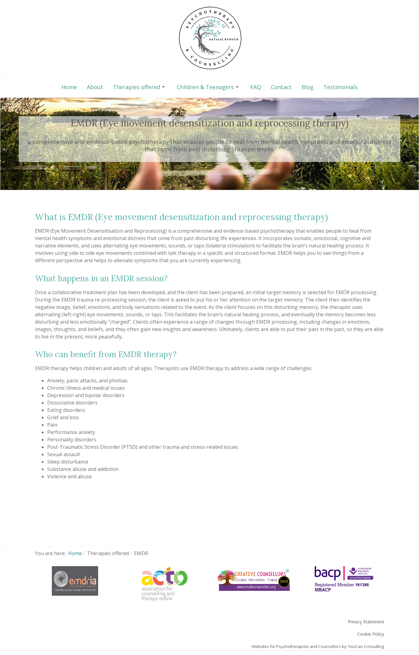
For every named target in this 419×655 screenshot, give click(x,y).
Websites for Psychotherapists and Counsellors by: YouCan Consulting (318, 646)
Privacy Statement (366, 622)
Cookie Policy (370, 634)
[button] (140, 87)
